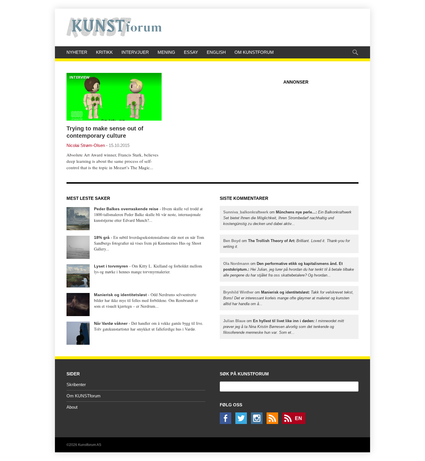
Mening (166, 52)
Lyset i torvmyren (111, 266)
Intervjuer (135, 52)
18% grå (102, 237)
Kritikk (104, 52)
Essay (191, 52)
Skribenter (76, 384)
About (71, 407)
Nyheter (76, 52)
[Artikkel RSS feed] (274, 422)
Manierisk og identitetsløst (120, 294)
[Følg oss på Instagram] (258, 422)
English (216, 52)
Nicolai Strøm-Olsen (85, 145)
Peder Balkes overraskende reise (126, 208)
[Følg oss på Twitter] (242, 422)
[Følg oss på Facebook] (227, 422)
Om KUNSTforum (254, 52)
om (287, 218)
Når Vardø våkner (111, 323)
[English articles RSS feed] (295, 422)
